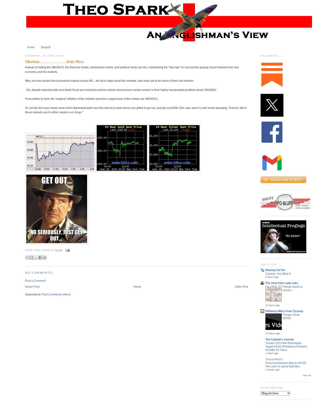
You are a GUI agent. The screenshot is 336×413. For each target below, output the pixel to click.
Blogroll (46, 47)
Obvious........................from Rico (54, 61)
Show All (307, 375)
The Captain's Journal (279, 339)
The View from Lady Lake (281, 283)
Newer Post (32, 286)
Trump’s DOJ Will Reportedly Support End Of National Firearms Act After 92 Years (286, 347)
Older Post (241, 286)
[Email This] (27, 257)
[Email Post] (67, 250)
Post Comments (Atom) (56, 294)
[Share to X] (36, 257)
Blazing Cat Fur (275, 270)
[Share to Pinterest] (44, 257)
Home (31, 47)
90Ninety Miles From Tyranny (284, 311)
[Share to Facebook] (40, 257)
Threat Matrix (274, 359)
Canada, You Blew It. (278, 273)
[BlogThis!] (31, 257)
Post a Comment (35, 280)
